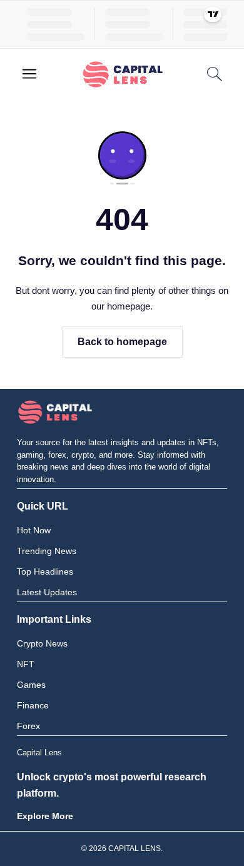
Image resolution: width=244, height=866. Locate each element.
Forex (28, 726)
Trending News (46, 551)
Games (31, 685)
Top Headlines (45, 571)
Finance (33, 705)
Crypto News (42, 643)
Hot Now (34, 530)
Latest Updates (47, 592)
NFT (25, 664)
